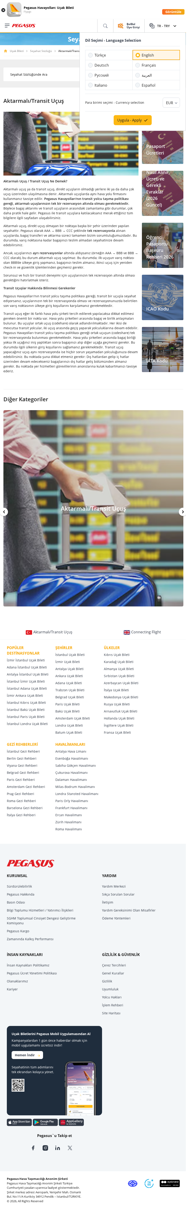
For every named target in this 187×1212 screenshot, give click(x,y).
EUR (169, 102)
